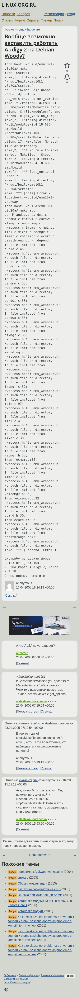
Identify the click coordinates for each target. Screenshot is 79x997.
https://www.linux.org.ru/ (17, 982)
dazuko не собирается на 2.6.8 (39, 889)
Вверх (70, 975)
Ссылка (10, 595)
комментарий (28, 723)
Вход (71, 14)
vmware (23, 877)
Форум (19, 20)
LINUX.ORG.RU (19, 5)
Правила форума (29, 975)
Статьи (7, 20)
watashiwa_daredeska (31, 701)
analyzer (22, 653)
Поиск (58, 20)
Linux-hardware (29, 29)
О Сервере (10, 975)
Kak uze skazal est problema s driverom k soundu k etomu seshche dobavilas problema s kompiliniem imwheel (41, 921)
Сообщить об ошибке (16, 978)
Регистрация (54, 14)
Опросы (32, 20)
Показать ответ (27, 711)
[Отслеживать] (67, 77)
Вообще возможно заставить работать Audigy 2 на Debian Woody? (31, 46)
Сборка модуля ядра (32, 883)
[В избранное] (67, 65)
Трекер (46, 20)
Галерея (23, 14)
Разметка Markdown (52, 975)
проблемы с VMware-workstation (40, 871)
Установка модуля (31, 911)
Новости (8, 14)
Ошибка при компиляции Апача (40, 895)
